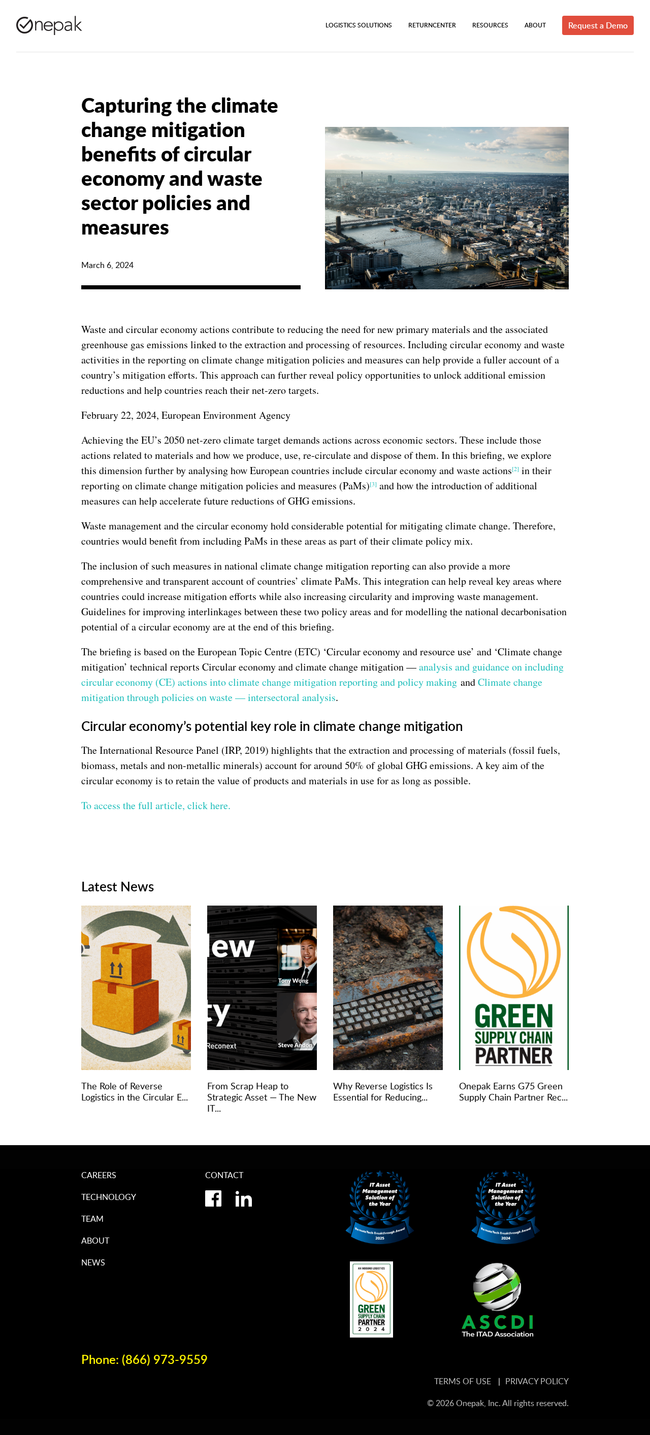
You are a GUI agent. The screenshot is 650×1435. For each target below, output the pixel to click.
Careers (98, 1175)
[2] (515, 468)
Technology (108, 1197)
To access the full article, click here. (156, 805)
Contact (224, 1175)
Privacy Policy (537, 1381)
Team (92, 1218)
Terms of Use (463, 1381)
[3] (373, 484)
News (93, 1262)
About (95, 1240)
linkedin (244, 1198)
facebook (213, 1198)
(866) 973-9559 (165, 1359)
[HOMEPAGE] (49, 25)
